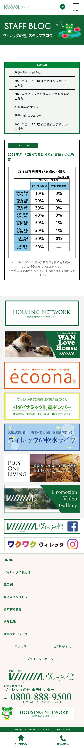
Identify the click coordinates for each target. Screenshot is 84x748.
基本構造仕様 (13, 609)
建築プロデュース (16, 634)
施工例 (8, 584)
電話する (63, 743)
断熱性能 (10, 621)
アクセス (21, 646)
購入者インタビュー (17, 597)
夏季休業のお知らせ (27, 115)
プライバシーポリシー (42, 658)
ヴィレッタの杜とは (17, 572)
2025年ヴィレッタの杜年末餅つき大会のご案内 (42, 96)
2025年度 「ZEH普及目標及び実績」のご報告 (41, 83)
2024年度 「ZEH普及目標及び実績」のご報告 (41, 126)
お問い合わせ (63, 646)
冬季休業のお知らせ (27, 107)
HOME (8, 559)
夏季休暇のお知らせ (27, 72)
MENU (76, 10)
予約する (20, 743)
